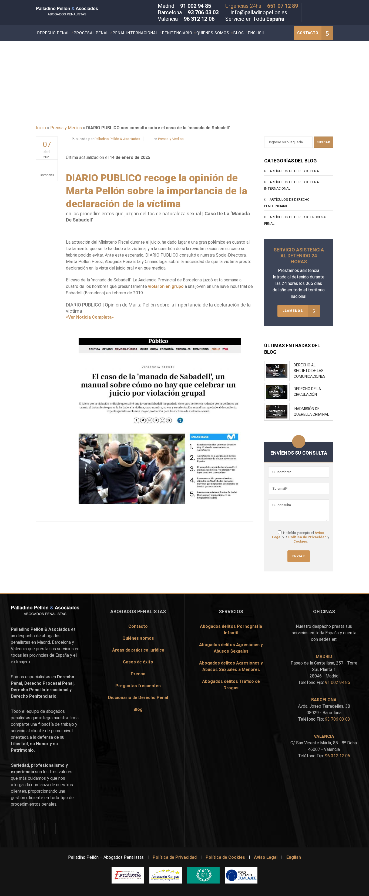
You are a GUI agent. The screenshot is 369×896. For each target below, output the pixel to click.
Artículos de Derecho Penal (295, 171)
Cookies (300, 541)
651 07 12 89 (282, 6)
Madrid (43, 642)
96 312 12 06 (199, 19)
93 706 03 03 (203, 12)
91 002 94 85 (195, 6)
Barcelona (61, 642)
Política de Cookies (225, 857)
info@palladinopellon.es (259, 12)
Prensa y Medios (66, 127)
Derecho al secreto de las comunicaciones (310, 371)
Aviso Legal (265, 857)
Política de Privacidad (307, 537)
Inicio (41, 127)
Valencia (19, 648)
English (293, 857)
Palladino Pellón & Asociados (117, 139)
